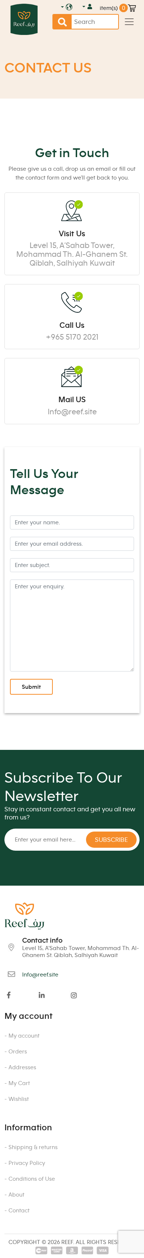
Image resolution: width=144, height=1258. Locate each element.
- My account (22, 1035)
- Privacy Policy (24, 1162)
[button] (86, 6)
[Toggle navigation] (129, 21)
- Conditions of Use (29, 1178)
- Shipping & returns (31, 1147)
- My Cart (17, 1083)
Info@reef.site (72, 412)
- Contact (17, 1210)
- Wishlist (16, 1098)
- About (14, 1194)
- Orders (15, 1051)
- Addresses (20, 1067)
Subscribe (111, 840)
